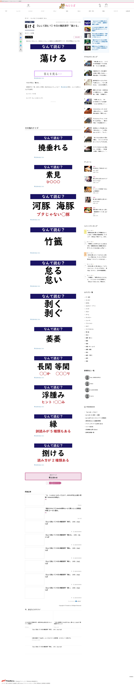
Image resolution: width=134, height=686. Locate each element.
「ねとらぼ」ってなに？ (90, 412)
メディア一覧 (4, 683)
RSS (35, 683)
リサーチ (116, 11)
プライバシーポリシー (29, 683)
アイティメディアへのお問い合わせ (93, 423)
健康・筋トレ (89, 337)
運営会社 (39, 683)
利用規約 (131, 676)
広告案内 (15, 683)
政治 (87, 352)
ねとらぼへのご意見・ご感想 (92, 415)
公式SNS (10, 683)
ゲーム (87, 314)
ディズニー (88, 317)
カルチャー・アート (91, 305)
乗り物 (87, 332)
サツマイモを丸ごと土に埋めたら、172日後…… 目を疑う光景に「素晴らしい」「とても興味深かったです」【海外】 (100, 151)
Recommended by (71, 601)
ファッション (89, 323)
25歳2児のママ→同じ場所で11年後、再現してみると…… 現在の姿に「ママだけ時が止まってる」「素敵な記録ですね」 (100, 75)
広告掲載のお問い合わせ (90, 429)
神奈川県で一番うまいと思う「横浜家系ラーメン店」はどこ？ (100, 212)
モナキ (92, 396)
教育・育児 (91, 11)
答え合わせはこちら (39, 78)
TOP (6, 11)
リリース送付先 (88, 426)
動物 (104, 11)
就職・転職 (88, 349)
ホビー (87, 326)
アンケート (88, 162)
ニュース (18, 11)
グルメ (54, 11)
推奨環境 (48, 683)
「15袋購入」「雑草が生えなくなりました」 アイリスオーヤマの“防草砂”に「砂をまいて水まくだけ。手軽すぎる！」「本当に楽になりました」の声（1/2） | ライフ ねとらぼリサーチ (97, 281)
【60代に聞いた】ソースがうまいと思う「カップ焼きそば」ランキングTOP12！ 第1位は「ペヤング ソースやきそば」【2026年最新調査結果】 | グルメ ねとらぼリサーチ (97, 259)
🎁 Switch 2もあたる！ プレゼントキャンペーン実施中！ (11, 1)
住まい (79, 11)
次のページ (56, 483)
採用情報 (44, 683)
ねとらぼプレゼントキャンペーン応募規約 (95, 418)
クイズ (42, 11)
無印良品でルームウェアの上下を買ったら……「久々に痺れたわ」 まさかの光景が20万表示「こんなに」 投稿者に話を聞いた (100, 85)
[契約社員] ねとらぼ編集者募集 (92, 420)
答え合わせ (64, 87)
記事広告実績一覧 (89, 432)
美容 (87, 361)
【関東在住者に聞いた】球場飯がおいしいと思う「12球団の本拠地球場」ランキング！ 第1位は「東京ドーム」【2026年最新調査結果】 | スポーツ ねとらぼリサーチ (97, 237)
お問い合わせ (20, 683)
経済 (87, 358)
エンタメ (30, 11)
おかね (87, 303)
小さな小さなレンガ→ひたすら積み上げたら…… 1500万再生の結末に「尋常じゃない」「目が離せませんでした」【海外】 (100, 113)
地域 (67, 11)
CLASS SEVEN (94, 390)
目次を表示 (77, 37)
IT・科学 (88, 297)
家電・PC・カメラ (90, 346)
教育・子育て (89, 355)
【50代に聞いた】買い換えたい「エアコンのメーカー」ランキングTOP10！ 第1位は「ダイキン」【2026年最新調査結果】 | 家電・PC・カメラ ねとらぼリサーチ (97, 270)
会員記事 (128, 11)
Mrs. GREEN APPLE (95, 377)
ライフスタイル (89, 329)
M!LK (91, 383)
